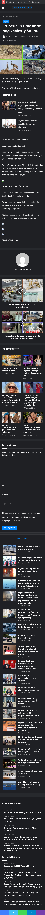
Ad (4, 485)
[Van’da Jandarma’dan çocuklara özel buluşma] (12, 417)
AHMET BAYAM (11, 37)
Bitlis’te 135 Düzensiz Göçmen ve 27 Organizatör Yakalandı (28, 713)
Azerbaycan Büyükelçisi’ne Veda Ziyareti (27, 678)
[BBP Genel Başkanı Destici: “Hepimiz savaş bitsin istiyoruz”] (9, 740)
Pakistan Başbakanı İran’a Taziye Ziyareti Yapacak (30, 559)
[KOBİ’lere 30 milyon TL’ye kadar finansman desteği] (9, 627)
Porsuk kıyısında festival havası (9, 369)
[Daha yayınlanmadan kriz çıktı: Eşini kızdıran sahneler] (33, 417)
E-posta (6, 494)
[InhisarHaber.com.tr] (22, 7)
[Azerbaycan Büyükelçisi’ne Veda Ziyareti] (9, 679)
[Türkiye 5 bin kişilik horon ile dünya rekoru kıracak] (9, 763)
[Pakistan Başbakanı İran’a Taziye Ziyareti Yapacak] (9, 561)
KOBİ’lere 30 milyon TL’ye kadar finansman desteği (29, 625)
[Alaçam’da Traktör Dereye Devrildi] (9, 638)
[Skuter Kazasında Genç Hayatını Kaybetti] (9, 550)
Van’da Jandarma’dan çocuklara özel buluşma (9, 428)
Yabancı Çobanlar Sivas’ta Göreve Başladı (29, 688)
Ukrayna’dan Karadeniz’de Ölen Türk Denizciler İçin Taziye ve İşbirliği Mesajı (29, 614)
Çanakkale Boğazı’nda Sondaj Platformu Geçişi (29, 783)
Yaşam (15, 16)
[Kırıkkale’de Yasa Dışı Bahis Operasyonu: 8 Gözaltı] (9, 702)
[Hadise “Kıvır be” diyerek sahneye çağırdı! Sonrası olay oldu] (33, 360)
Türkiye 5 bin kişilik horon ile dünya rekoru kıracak (29, 761)
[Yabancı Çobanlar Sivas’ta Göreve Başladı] (9, 691)
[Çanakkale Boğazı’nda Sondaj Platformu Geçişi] (9, 785)
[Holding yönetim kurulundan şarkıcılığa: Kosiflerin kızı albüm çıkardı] (12, 387)
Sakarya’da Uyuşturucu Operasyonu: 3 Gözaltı (29, 750)
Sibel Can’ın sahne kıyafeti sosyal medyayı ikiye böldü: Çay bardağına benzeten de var (33, 400)
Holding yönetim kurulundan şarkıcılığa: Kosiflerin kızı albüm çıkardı (11, 399)
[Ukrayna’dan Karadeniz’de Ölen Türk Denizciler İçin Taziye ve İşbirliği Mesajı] (9, 613)
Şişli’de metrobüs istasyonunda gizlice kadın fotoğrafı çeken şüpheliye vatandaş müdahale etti (28, 597)
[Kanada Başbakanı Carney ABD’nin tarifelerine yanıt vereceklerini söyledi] (9, 664)
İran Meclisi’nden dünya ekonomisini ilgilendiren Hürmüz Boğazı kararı (29, 583)
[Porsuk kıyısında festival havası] (12, 360)
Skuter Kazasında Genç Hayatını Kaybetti (29, 547)
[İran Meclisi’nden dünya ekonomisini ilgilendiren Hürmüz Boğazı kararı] (9, 584)
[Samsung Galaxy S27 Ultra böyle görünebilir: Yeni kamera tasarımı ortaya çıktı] (9, 650)
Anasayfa (8, 16)
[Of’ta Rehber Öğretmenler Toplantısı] (9, 774)
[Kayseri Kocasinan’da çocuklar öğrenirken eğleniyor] (9, 123)
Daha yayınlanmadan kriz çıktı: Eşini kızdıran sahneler (33, 428)
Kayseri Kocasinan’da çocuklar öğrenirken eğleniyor (28, 124)
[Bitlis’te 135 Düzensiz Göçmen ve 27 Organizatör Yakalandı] (9, 714)
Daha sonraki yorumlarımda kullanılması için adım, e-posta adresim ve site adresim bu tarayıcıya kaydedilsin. (21, 517)
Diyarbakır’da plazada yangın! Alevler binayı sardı (25, 2)
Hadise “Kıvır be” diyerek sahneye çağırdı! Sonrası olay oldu (33, 372)
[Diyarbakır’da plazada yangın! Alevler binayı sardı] (9, 572)
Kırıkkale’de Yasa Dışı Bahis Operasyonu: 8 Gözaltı (28, 701)
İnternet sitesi (7, 504)
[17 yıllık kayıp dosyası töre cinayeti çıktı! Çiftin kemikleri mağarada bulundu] (9, 726)
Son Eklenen (22, 538)
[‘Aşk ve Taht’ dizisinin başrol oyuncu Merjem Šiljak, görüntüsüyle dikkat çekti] (9, 105)
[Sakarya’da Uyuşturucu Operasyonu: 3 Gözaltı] (9, 752)
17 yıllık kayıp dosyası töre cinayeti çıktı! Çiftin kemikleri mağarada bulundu (30, 726)
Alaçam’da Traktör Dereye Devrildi (27, 636)
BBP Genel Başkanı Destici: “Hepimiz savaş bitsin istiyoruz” (30, 739)
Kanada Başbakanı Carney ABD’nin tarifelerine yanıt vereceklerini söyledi (27, 665)
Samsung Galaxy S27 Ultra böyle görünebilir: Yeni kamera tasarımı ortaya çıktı (28, 650)
